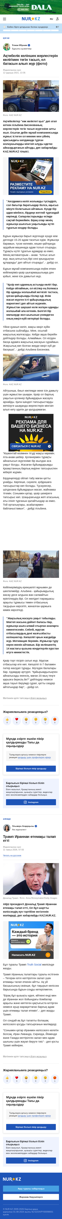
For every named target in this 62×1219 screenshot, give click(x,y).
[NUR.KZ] (31, 19)
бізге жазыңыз (38, 698)
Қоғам (6, 38)
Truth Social (34, 964)
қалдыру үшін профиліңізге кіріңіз (34, 757)
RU (51, 19)
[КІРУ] (57, 19)
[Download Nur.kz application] (31, 7)
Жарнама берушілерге (31, 1197)
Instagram (33, 802)
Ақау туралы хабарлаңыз (31, 1188)
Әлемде (7, 819)
